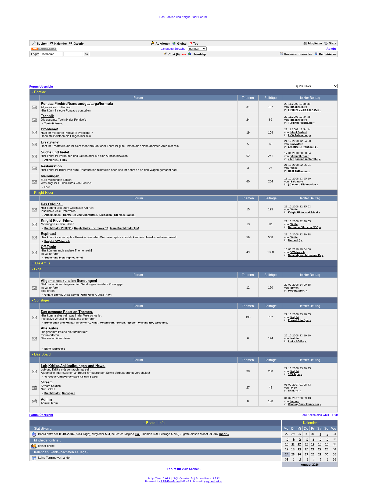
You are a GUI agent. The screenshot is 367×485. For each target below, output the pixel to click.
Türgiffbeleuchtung (300, 122)
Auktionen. (51, 159)
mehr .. (224, 434)
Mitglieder (315, 43)
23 (326, 449)
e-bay (63, 159)
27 (306, 454)
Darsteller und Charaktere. (80, 214)
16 (326, 444)
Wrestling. (161, 322)
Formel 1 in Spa (298, 320)
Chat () (174, 54)
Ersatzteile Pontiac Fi (302, 146)
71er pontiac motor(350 (303, 158)
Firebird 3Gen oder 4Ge (303, 109)
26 (299, 454)
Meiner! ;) (294, 240)
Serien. (121, 322)
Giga (37, 269)
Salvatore (296, 143)
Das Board (42, 354)
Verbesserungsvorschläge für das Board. (71, 376)
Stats (332, 43)
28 (312, 454)
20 (306, 449)
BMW (47, 348)
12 (299, 444)
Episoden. (106, 214)
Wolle (294, 167)
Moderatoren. (296, 290)
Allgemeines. (53, 214)
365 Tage (294, 374)
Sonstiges (42, 300)
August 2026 (310, 464)
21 (312, 449)
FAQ (47, 186)
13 (306, 444)
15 (319, 444)
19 (299, 449)
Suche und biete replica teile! (63, 257)
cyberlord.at (214, 481)
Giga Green (88, 294)
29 (319, 454)
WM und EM (145, 322)
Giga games (72, 294)
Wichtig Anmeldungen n (303, 404)
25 (292, 454)
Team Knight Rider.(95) (124, 228)
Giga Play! (104, 294)
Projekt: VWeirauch (57, 241)
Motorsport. (107, 322)
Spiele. (131, 322)
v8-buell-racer (299, 156)
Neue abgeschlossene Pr (304, 255)
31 (286, 459)
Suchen (42, 43)
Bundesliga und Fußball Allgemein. (67, 322)
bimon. (294, 287)
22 (319, 449)
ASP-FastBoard (171, 481)
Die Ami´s (42, 263)
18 (292, 449)
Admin (331, 48)
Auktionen (163, 43)
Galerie (79, 43)
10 (286, 444)
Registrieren (327, 54)
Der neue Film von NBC (303, 227)
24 (286, 454)
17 (286, 449)
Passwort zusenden (298, 54)
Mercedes (58, 348)
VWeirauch (297, 252)
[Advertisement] (183, 70)
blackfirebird (298, 106)
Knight (294, 317)
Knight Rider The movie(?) (91, 228)
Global (181, 43)
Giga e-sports (53, 294)
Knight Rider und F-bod (303, 212)
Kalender (60, 43)
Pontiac (40, 92)
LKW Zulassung (298, 135)
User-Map (199, 54)
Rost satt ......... (298, 170)
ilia (137, 434)
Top (196, 43)
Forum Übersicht (41, 86)
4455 (293, 387)
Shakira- (293, 390)
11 (293, 444)
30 (326, 454)
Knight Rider (43, 193)
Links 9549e (296, 341)
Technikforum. (53, 123)
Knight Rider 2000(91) (58, 228)
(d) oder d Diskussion (302, 184)
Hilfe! (95, 322)
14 (312, 444)
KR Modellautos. (124, 214)
